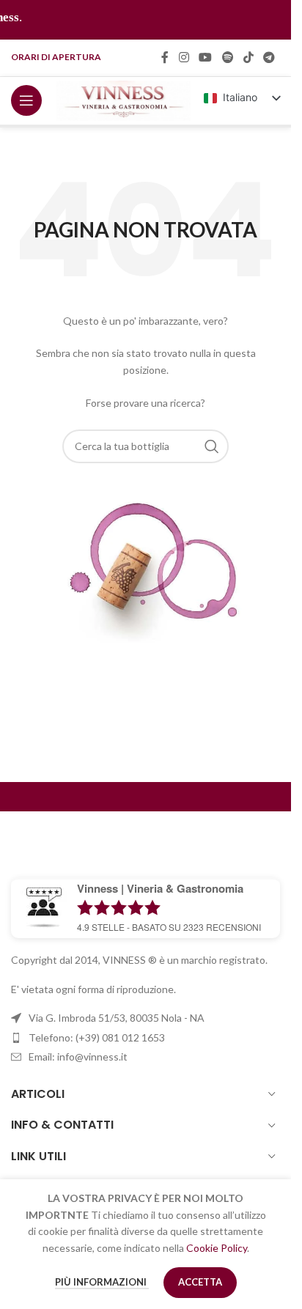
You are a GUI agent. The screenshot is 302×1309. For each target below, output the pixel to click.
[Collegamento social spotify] (227, 57)
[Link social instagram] (184, 57)
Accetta (200, 1282)
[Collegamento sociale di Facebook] (165, 57)
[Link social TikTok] (248, 57)
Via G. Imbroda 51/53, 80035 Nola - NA (117, 1017)
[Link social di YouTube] (205, 57)
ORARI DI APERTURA (56, 56)
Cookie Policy (216, 1248)
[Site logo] (123, 99)
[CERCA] (212, 446)
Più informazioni (102, 1282)
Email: (78, 1056)
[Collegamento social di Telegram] (269, 57)
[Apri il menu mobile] (26, 100)
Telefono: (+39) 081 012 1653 (97, 1037)
